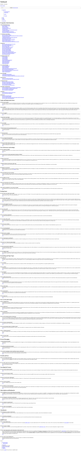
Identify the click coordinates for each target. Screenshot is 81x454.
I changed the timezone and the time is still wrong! (9, 37)
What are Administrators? (6, 65)
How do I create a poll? (5, 46)
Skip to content (2, 5)
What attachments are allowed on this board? (8, 92)
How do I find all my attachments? (7, 93)
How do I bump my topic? (6, 54)
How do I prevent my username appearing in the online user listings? (12, 35)
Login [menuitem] (3, 18)
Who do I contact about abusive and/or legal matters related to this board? (13, 97)
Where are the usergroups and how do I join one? (9, 68)
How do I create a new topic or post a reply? (8, 44)
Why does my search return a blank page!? (8, 83)
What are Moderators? (5, 66)
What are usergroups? (5, 67)
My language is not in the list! (6, 38)
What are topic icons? (5, 63)
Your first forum (5, 443)
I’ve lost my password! (5, 30)
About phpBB (66, 422)
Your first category (5, 442)
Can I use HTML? (5, 57)
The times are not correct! (6, 36)
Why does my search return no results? (8, 82)
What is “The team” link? (6, 71)
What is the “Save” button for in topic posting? (9, 52)
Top (2, 104)
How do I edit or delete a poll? (6, 48)
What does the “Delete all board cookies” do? (9, 32)
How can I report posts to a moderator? (8, 51)
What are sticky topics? (5, 61)
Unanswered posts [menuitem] (7, 11)
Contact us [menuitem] (3, 448)
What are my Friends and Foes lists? (7, 78)
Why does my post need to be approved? (8, 53)
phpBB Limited (27, 422)
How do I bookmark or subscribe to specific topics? (9, 88)
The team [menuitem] (5, 15)
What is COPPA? (4, 26)
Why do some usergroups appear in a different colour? (10, 70)
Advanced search (15, 7)
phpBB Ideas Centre (42, 426)
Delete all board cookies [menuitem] (5, 446)
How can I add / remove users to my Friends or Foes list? (10, 79)
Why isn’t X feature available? (6, 96)
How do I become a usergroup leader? (8, 69)
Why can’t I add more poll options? (7, 47)
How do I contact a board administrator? (8, 98)
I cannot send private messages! (7, 74)
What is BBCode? (5, 56)
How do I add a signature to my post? (7, 45)
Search (11, 7)
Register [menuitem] (3, 19)
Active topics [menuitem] (6, 12)
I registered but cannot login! (6, 28)
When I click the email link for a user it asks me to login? (10, 41)
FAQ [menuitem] (3, 17)
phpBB (14, 169)
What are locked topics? (5, 62)
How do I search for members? (6, 84)
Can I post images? (5, 59)
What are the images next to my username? (8, 39)
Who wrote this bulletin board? (6, 95)
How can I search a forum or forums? (7, 81)
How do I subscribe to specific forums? (8, 89)
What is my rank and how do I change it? (8, 40)
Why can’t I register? (5, 27)
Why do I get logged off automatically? (8, 31)
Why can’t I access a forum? (6, 49)
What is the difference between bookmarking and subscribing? (11, 87)
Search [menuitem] (5, 14)
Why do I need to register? (6, 25)
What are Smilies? (5, 58)
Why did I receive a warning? (6, 50)
